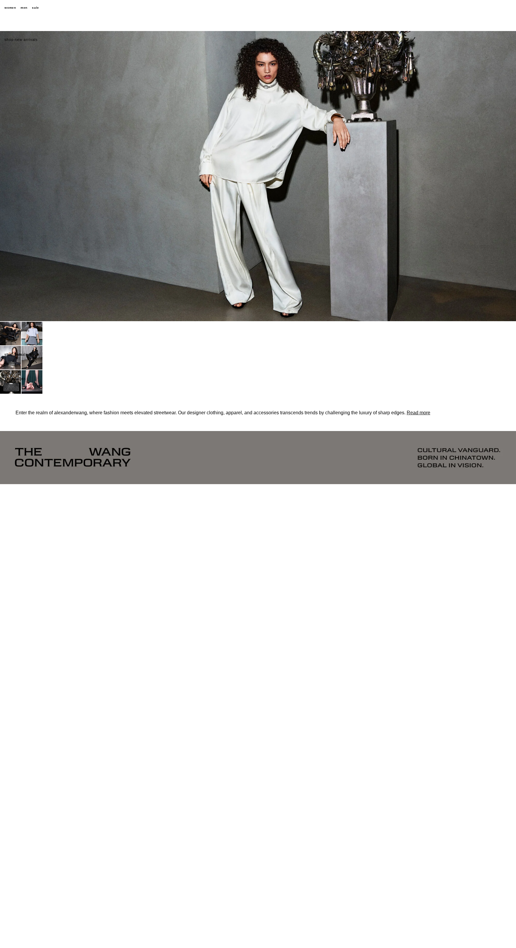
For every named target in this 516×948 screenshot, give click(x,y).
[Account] (498, 8)
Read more (418, 412)
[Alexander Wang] (258, 8)
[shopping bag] (509, 8)
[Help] (488, 8)
